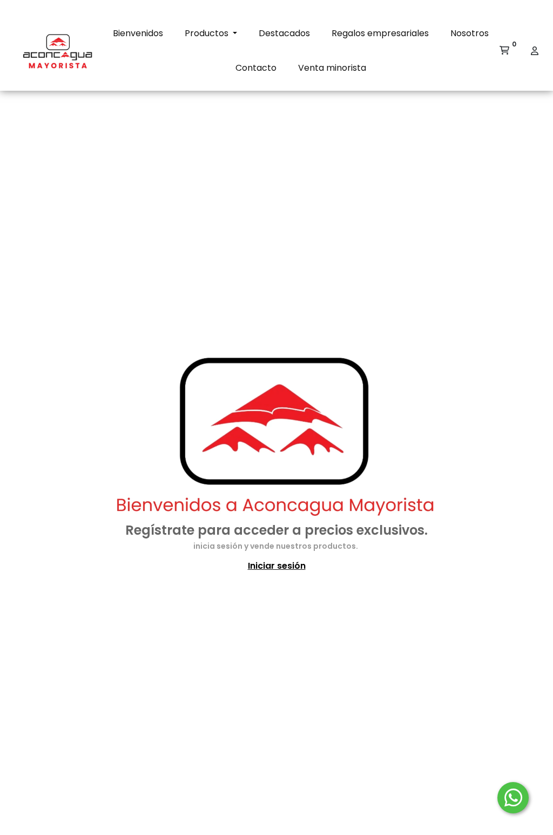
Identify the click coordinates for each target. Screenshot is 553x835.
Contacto (255, 68)
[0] (504, 50)
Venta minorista (332, 68)
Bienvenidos (138, 33)
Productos (208, 33)
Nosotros (469, 33)
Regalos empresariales (380, 33)
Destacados (284, 33)
